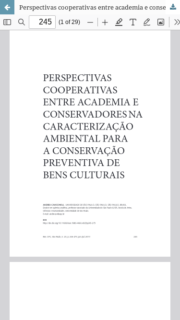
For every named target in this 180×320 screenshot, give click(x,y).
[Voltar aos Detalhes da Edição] (7, 7)
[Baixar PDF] (173, 7)
